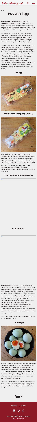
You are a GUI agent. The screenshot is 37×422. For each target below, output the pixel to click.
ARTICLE (23, 406)
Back (2, 11)
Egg (18, 396)
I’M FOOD (14, 406)
